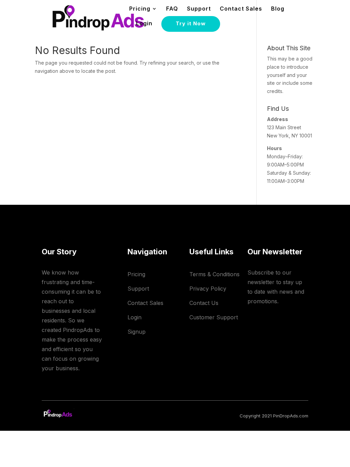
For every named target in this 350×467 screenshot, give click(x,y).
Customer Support (213, 317)
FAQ (172, 9)
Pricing (136, 274)
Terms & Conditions (214, 274)
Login (144, 24)
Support (199, 9)
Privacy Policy (207, 288)
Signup (136, 331)
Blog (277, 9)
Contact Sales (241, 9)
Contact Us (203, 302)
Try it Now (191, 23)
